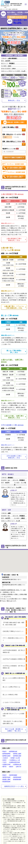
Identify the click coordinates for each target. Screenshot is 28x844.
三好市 (4, 762)
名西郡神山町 (17, 764)
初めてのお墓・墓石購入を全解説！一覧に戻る (14, 730)
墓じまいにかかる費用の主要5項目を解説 (14, 679)
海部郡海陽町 (13, 775)
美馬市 (4, 760)
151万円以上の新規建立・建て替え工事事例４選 (14, 667)
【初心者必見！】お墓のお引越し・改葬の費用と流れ (13, 722)
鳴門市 (4, 766)
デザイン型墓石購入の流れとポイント (13, 639)
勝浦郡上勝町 (6, 779)
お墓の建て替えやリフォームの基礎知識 (13, 715)
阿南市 (4, 775)
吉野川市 (18, 766)
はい (5, 137)
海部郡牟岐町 (17, 777)
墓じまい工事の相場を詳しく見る (14, 351)
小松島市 (5, 758)
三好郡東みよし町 (14, 760)
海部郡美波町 (6, 777)
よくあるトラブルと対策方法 (11, 702)
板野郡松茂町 (17, 756)
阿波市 (4, 751)
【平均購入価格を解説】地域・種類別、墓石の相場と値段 (13, 623)
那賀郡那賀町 (6, 781)
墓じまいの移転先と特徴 (10, 694)
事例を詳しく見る (14, 100)
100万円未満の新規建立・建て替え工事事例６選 (14, 651)
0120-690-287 (17, 17)
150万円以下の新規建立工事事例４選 (14, 659)
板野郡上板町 (17, 753)
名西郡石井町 (6, 764)
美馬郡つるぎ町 (15, 758)
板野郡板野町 (6, 753)
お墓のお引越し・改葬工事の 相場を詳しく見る (14, 417)
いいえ (16, 137)
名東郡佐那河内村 (14, 762)
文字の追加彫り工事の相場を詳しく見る (14, 457)
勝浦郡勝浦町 (17, 779)
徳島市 (11, 766)
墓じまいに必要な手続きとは (11, 687)
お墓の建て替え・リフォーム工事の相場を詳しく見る (14, 307)
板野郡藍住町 (13, 751)
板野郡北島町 (6, 756)
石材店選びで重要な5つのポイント (13, 631)
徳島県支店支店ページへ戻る (14, 786)
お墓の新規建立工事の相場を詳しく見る (14, 239)
